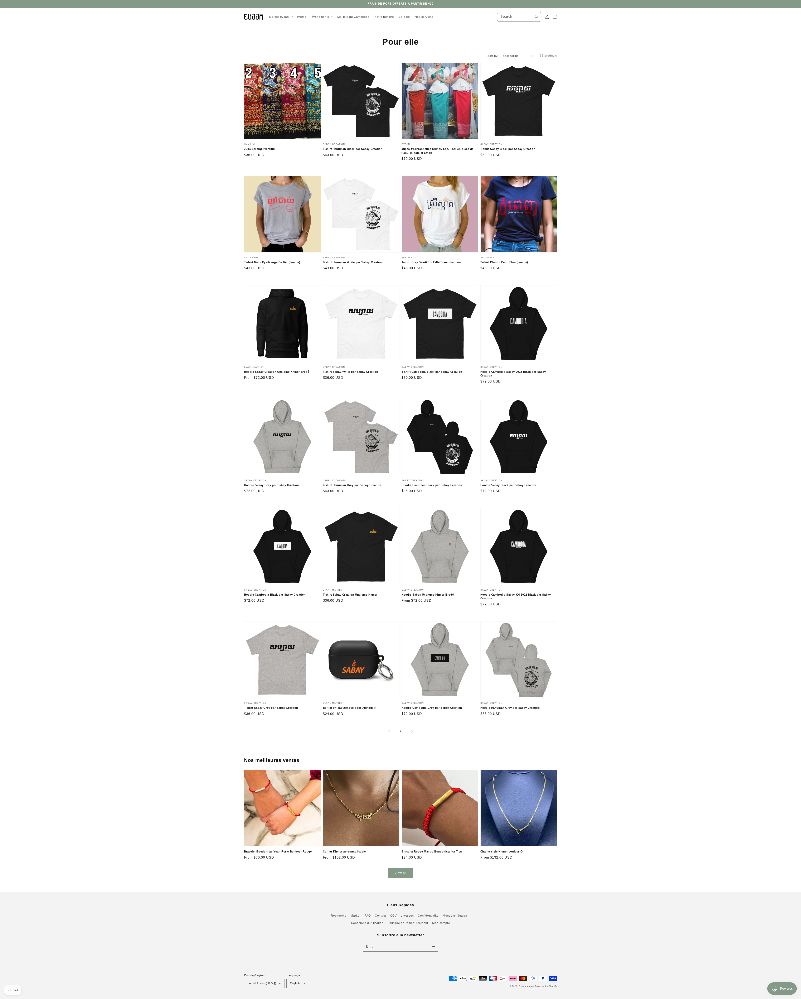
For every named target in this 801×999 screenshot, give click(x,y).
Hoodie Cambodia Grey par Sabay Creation (432, 707)
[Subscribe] (433, 946)
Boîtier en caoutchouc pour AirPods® (349, 707)
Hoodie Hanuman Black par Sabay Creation (432, 485)
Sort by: (492, 55)
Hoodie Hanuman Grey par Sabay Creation (510, 707)
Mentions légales (455, 915)
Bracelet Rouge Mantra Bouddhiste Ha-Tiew (432, 851)
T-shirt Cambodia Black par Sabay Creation (432, 371)
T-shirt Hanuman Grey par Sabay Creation (352, 485)
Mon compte (441, 922)
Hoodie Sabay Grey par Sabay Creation (271, 485)
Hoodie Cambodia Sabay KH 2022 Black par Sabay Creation (515, 596)
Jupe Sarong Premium (260, 148)
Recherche (338, 915)
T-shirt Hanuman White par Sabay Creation (353, 262)
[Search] (536, 16)
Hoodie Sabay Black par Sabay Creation (508, 485)
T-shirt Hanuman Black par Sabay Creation (353, 148)
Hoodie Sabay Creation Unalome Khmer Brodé (276, 371)
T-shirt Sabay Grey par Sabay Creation (271, 707)
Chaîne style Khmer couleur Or (502, 851)
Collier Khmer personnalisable (344, 851)
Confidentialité (428, 915)
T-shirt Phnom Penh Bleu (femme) (504, 262)
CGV (393, 915)
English (295, 983)
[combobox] (519, 16)
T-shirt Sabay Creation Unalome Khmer (350, 594)
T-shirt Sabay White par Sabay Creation (350, 371)
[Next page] (411, 731)
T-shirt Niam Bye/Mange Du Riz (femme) (272, 262)
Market (355, 915)
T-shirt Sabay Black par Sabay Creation (507, 148)
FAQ (368, 915)
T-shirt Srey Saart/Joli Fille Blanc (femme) (431, 262)
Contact (380, 915)
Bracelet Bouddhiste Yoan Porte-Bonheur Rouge (278, 851)
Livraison (407, 915)
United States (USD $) (261, 983)
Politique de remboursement (408, 922)
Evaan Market (527, 986)
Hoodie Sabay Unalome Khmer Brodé (428, 594)
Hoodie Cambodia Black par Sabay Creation (275, 594)
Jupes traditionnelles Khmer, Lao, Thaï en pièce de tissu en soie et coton (438, 150)
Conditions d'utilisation (367, 922)
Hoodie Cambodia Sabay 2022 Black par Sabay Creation (513, 373)
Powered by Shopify (546, 986)
